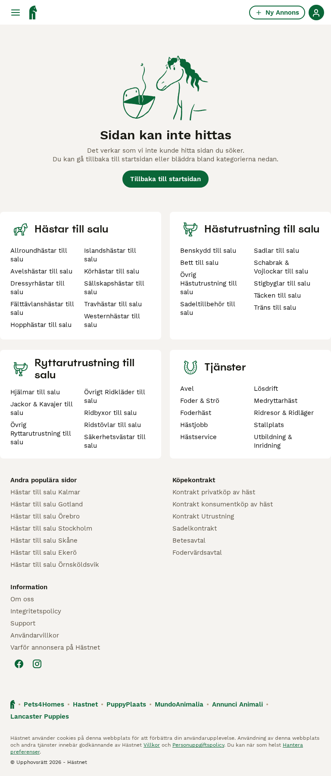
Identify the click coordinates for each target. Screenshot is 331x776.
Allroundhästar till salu (38, 255)
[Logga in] (316, 12)
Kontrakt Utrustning (203, 516)
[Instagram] (37, 663)
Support (22, 623)
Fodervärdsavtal (197, 552)
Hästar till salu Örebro (45, 516)
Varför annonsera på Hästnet (55, 647)
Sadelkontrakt (194, 528)
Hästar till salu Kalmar (45, 492)
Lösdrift (266, 389)
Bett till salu (199, 263)
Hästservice (198, 437)
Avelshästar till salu (41, 271)
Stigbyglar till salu (282, 283)
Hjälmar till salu (35, 392)
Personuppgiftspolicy (198, 745)
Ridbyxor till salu (110, 413)
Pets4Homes (44, 704)
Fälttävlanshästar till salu (42, 308)
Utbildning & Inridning (273, 441)
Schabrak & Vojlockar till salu (281, 267)
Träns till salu (275, 307)
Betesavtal (189, 540)
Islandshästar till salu (110, 255)
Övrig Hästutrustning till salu (208, 283)
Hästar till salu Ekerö (43, 552)
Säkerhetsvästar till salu (114, 441)
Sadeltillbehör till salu (207, 308)
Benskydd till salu (208, 250)
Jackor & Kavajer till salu (41, 408)
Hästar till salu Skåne (44, 540)
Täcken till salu (277, 295)
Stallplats (269, 425)
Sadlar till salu (276, 250)
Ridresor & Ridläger (284, 413)
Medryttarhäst (275, 401)
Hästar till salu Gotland (46, 504)
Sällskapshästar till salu (114, 288)
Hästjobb (194, 425)
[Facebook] (19, 663)
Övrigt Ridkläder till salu (114, 396)
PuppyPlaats (126, 704)
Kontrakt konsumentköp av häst (222, 504)
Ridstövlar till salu (112, 425)
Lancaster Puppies (39, 716)
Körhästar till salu (111, 271)
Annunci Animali (237, 704)
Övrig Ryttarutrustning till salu (40, 433)
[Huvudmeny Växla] (15, 12)
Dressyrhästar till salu (37, 288)
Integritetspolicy (35, 611)
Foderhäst (195, 413)
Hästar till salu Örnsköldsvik (54, 565)
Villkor (152, 745)
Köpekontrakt (193, 480)
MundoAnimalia (179, 704)
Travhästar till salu (113, 304)
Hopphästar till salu (41, 325)
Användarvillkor (34, 635)
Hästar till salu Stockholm (51, 528)
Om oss (22, 599)
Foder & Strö (199, 401)
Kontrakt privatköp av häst (213, 492)
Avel (187, 389)
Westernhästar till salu (112, 320)
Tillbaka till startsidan (165, 179)
